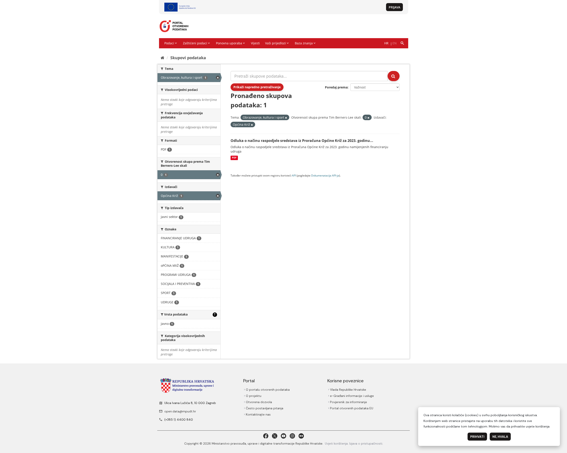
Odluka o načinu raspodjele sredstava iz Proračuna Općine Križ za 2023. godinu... (302, 140)
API (294, 175)
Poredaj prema (336, 87)
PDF (234, 157)
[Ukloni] (286, 117)
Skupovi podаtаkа (188, 57)
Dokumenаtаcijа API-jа (325, 175)
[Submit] (394, 76)
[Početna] (162, 57)
